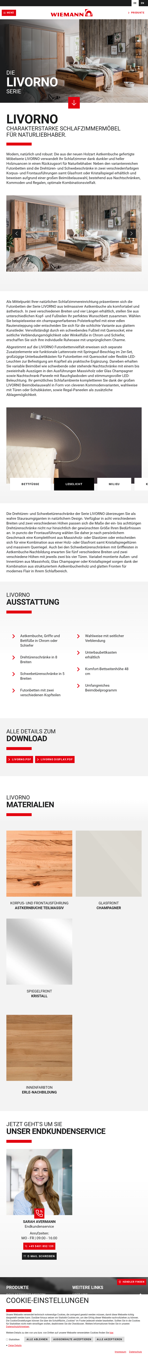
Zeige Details (15, 1345)
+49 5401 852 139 (41, 1246)
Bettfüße (30, 484)
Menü (10, 12)
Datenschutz (135, 1351)
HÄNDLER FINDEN (133, 1281)
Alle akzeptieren (109, 1339)
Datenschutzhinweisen (17, 1326)
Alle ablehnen (37, 1339)
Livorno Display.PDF (57, 759)
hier (111, 1332)
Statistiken (14, 1339)
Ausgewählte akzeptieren (72, 1339)
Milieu (114, 484)
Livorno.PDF (21, 759)
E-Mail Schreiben (41, 1256)
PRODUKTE (138, 12)
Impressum (120, 1351)
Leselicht (74, 484)
